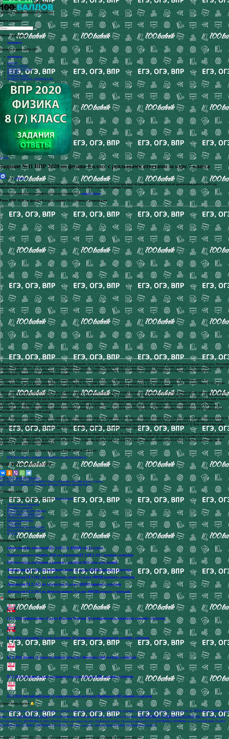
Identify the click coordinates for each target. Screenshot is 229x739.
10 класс (25, 711)
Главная (12, 62)
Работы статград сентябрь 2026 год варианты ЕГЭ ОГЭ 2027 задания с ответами (70, 555)
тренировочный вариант (141, 724)
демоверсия (106, 716)
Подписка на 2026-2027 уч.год (25, 517)
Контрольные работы (20, 520)
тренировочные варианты (110, 724)
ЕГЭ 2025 (106, 711)
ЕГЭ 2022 (73, 710)
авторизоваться (64, 498)
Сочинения (14, 523)
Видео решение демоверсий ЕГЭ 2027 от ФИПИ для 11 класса (55, 548)
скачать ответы (91, 193)
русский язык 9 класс (211, 720)
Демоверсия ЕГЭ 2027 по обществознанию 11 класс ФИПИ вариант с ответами (68, 591)
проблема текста (69, 721)
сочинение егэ (46, 725)
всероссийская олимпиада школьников (73, 716)
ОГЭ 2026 (157, 711)
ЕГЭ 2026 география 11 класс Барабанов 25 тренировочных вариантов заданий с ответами (78, 638)
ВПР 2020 (6, 477)
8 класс (10, 711)
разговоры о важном (170, 720)
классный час (189, 716)
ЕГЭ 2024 (96, 711)
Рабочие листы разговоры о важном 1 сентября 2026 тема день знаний (62, 562)
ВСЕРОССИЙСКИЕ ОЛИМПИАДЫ (30, 78)
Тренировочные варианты (23, 504)
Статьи (4, 157)
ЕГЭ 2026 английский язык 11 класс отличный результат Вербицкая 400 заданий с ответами (79, 696)
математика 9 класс (11, 720)
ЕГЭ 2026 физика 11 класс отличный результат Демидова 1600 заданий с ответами (71, 657)
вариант (224, 711)
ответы (26, 477)
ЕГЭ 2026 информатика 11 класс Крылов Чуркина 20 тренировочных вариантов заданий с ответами (86, 618)
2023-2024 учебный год (49, 711)
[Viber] (16, 473)
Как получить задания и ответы (26, 530)
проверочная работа (85, 721)
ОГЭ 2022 (138, 711)
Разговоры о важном (19, 69)
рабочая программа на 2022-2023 (137, 721)
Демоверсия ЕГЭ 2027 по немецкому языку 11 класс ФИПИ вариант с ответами (69, 569)
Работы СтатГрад (17, 65)
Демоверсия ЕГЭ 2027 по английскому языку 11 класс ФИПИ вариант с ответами (71, 577)
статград (63, 725)
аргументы (212, 710)
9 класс (17, 711)
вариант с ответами (8, 716)
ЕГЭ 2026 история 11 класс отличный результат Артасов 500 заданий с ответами (70, 676)
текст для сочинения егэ (81, 725)
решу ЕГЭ (191, 721)
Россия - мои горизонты (173, 711)
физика (35, 477)
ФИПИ (198, 710)
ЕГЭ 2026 (117, 711)
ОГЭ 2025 (148, 711)
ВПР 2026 (13, 72)
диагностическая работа (125, 716)
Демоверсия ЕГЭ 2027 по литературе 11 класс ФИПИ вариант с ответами (64, 584)
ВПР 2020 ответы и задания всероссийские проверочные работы (46, 457)
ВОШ (63, 711)
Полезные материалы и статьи (25, 526)
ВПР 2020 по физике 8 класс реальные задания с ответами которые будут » (45, 484)
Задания (17, 477)
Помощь (12, 533)
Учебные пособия (18, 75)
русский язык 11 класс (17, 725)
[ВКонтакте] (3, 473)
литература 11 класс (213, 716)
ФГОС (189, 710)
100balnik (19, 178)
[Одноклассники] (9, 473)
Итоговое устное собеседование (26, 510)
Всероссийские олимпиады (24, 514)
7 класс (3, 711)
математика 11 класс (37, 720)
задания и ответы (158, 715)
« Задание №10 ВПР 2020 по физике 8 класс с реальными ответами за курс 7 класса (51, 481)
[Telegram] (28, 473)
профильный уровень (107, 720)
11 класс (33, 711)
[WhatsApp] (22, 473)
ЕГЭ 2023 (85, 710)
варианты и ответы (33, 716)
